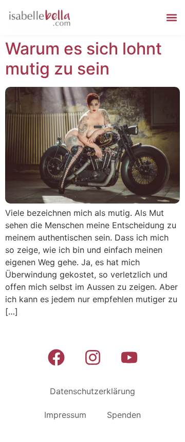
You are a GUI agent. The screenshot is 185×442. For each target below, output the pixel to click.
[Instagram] (92, 357)
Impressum (65, 415)
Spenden (124, 415)
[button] (171, 17)
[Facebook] (56, 357)
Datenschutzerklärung (92, 391)
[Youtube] (129, 357)
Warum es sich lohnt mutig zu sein (83, 58)
